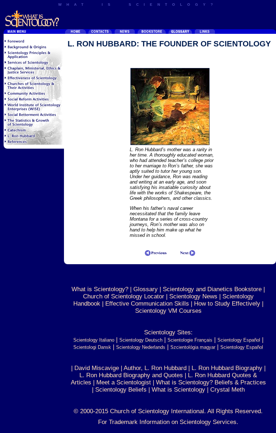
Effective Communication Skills (147, 303)
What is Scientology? (100, 289)
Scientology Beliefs (121, 389)
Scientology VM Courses (168, 310)
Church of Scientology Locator (123, 296)
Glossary (145, 289)
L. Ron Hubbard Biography (227, 368)
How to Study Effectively (227, 303)
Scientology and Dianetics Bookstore (212, 289)
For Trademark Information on (139, 422)
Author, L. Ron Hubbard (155, 368)
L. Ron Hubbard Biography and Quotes (131, 375)
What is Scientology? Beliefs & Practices (211, 382)
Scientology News (193, 296)
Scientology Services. (209, 422)
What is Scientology (178, 389)
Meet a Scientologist (123, 382)
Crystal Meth (227, 389)
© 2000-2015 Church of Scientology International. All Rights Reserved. (168, 411)
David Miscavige (96, 368)
